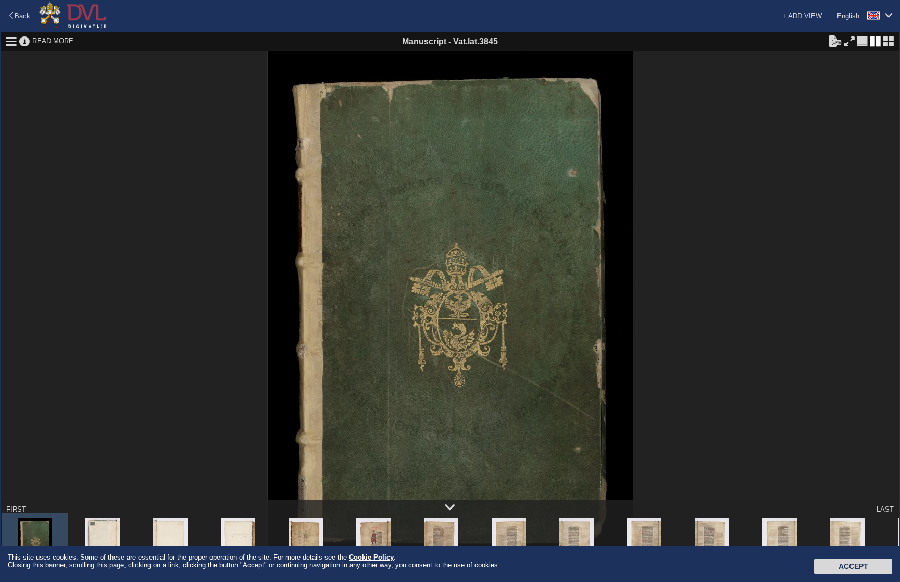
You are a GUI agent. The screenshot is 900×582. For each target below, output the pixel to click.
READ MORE (52, 41)
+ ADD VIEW (802, 16)
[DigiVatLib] (73, 26)
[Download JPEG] (835, 40)
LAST (885, 509)
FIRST (16, 509)
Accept (853, 566)
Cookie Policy (371, 557)
